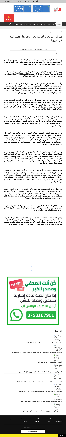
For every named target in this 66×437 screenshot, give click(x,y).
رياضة (20, 24)
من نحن (19, 1)
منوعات (16, 24)
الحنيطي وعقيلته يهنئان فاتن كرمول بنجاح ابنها (50, 362)
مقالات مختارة (27, 24)
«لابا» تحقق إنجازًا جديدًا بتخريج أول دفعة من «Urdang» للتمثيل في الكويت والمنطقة (40, 391)
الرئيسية (59, 24)
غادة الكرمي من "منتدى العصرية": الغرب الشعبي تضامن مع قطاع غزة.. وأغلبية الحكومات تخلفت (36, 381)
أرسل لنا (35, 1)
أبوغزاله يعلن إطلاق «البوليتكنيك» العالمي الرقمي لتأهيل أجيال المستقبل (43, 342)
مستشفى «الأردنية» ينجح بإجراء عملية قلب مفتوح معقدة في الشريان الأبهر (42, 411)
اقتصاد (48, 24)
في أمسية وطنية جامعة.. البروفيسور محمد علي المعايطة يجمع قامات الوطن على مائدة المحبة (37, 352)
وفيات (10, 24)
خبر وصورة (43, 24)
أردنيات (54, 24)
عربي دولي (35, 24)
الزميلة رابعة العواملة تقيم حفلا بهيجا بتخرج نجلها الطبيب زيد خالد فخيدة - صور (41, 401)
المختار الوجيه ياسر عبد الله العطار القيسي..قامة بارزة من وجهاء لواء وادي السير (40, 372)
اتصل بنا (27, 1)
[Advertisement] (33, 245)
